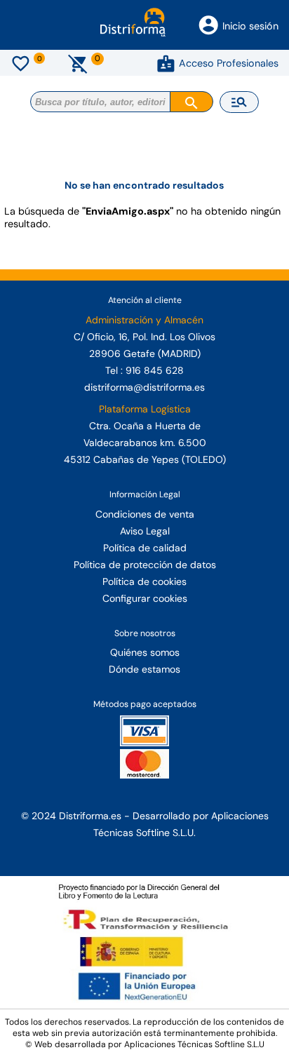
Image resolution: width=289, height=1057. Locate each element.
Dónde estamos (144, 669)
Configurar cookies (144, 598)
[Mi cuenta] (166, 63)
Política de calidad (145, 547)
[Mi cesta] (78, 63)
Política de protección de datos (145, 564)
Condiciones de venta (144, 514)
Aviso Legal (145, 531)
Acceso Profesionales (228, 63)
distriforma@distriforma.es (144, 387)
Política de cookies (144, 581)
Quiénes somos (145, 652)
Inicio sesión (250, 26)
